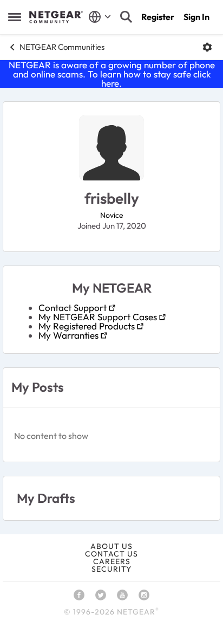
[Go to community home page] (56, 17)
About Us (111, 546)
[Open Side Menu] (15, 17)
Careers (111, 561)
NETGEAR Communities (61, 47)
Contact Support (72, 307)
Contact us (111, 554)
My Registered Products (86, 326)
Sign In (196, 16)
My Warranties (68, 335)
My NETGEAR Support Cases (97, 316)
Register (157, 16)
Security (111, 569)
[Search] (126, 16)
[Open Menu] (207, 47)
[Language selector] (100, 17)
